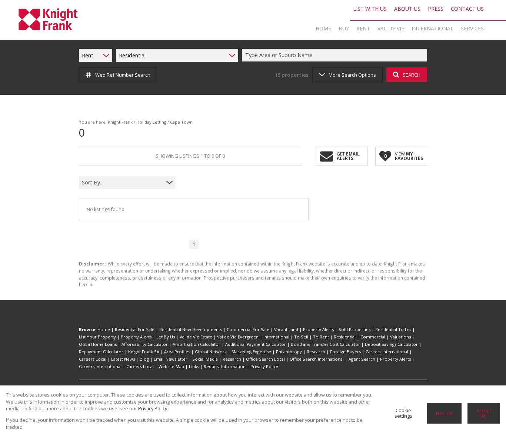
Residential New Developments (190, 329)
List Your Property (97, 337)
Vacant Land (286, 329)
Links (194, 366)
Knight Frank (120, 122)
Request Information (225, 366)
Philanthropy (289, 351)
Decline (444, 413)
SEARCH (411, 74)
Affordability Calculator (144, 344)
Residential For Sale (134, 329)
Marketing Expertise (251, 351)
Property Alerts (318, 329)
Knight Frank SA (143, 351)
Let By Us (165, 337)
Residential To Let (393, 329)
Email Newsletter (170, 359)
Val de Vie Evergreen (238, 337)
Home (103, 329)
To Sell (301, 337)
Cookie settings (403, 413)
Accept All (483, 413)
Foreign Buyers (345, 351)
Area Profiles (177, 351)
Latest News (123, 359)
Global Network (211, 351)
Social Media (205, 359)
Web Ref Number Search (122, 74)
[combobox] (335, 55)
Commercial (372, 337)
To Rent (321, 337)
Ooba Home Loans (98, 344)
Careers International (387, 351)
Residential (345, 337)
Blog (144, 359)
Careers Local (92, 359)
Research (316, 351)
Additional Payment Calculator (255, 344)
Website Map (171, 366)
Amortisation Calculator (196, 344)
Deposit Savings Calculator (391, 344)
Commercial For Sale (248, 329)
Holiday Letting (151, 122)
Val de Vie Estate (196, 337)
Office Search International (317, 359)
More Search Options (352, 74)
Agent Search (362, 359)
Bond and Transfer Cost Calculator (325, 344)
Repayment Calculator (101, 351)
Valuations (400, 337)
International (276, 337)
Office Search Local (265, 359)
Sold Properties (354, 329)
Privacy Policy (264, 366)
